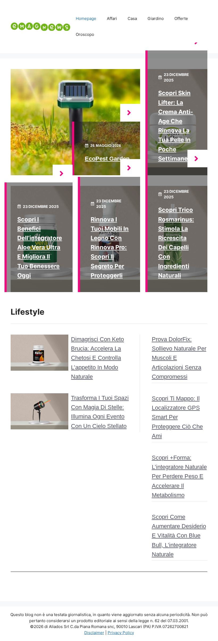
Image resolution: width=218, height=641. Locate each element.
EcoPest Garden (107, 158)
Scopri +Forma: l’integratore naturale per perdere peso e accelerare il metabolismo (179, 476)
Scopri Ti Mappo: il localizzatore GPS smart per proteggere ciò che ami (177, 417)
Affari (112, 18)
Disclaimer (94, 632)
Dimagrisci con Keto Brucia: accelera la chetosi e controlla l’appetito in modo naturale (97, 358)
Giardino (156, 18)
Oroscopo (85, 34)
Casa (132, 18)
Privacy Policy (121, 632)
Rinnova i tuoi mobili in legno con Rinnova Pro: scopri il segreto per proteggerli (110, 247)
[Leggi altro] (130, 113)
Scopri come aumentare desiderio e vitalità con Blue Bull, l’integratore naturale (179, 536)
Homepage (86, 18)
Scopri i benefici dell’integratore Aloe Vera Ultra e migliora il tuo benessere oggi (39, 247)
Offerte (181, 18)
